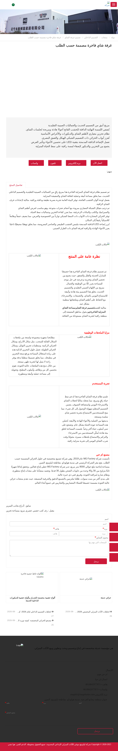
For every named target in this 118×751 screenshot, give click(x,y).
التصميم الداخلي (91, 37)
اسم (106, 519)
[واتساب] (113, 527)
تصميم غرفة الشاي (72, 37)
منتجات (104, 37)
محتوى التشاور (102, 537)
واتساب (34, 163)
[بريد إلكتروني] (113, 547)
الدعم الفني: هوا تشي (17, 744)
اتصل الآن (97, 163)
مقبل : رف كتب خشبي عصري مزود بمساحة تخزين (30, 510)
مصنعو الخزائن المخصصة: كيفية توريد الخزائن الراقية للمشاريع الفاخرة (33, 620)
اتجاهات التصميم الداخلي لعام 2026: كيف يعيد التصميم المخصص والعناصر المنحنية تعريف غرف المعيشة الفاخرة (33, 612)
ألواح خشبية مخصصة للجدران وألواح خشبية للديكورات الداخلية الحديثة (32, 599)
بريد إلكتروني (74, 163)
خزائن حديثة (106, 598)
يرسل (96, 561)
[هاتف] (113, 537)
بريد (105, 529)
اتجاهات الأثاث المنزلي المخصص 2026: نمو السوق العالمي (92, 612)
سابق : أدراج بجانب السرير (18, 506)
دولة (113, 37)
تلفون (53, 163)
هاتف (57, 529)
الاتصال (109, 670)
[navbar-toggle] (114, 4)
